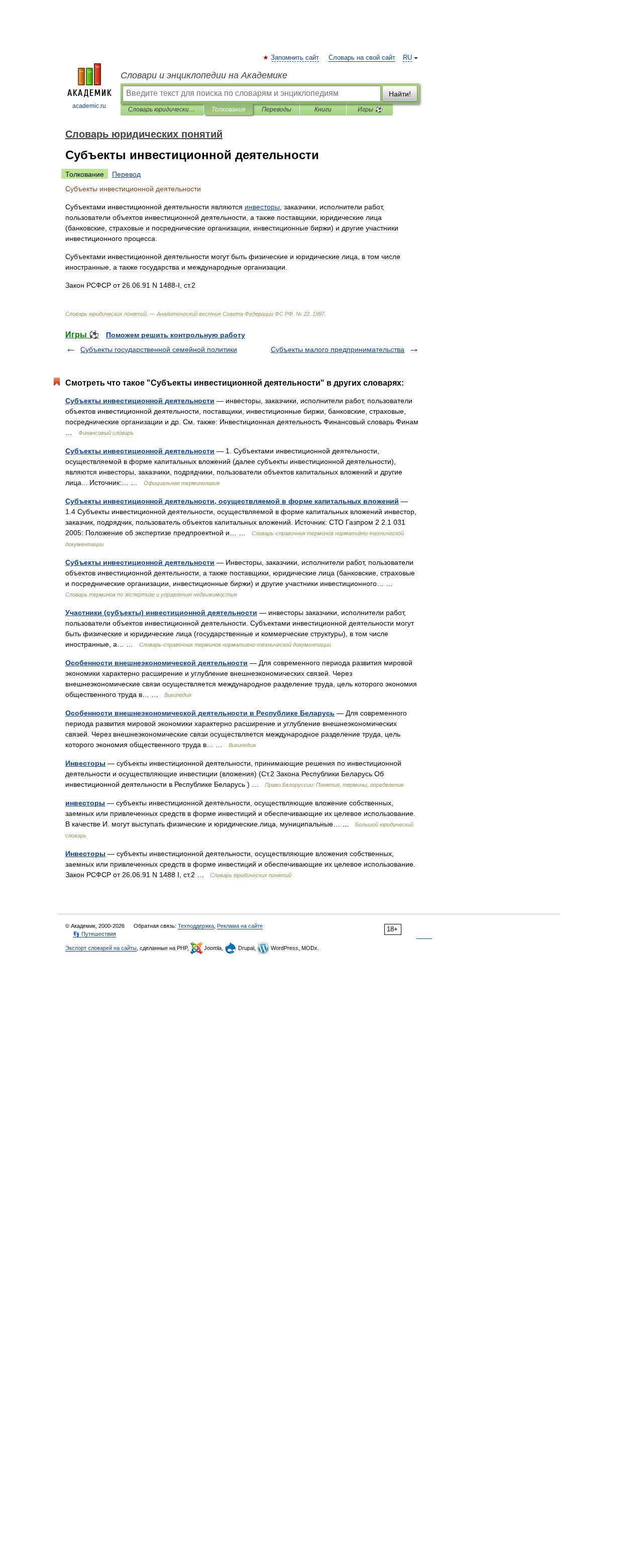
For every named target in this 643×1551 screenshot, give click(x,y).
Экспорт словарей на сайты (101, 948)
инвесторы (85, 803)
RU (407, 57)
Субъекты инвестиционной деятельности (140, 401)
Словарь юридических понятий (162, 109)
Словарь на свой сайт (362, 57)
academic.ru (89, 105)
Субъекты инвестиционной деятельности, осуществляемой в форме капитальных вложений (232, 501)
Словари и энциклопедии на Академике (204, 75)
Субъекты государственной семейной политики (158, 349)
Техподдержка (196, 926)
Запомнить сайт (295, 57)
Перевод (126, 174)
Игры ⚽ (370, 109)
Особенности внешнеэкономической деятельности (156, 663)
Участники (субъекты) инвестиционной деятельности (161, 613)
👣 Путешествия (94, 934)
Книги (323, 109)
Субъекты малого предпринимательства (337, 349)
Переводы (276, 109)
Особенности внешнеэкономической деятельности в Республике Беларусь (200, 713)
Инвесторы (85, 763)
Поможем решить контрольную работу (175, 335)
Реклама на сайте (240, 926)
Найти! (400, 94)
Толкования (228, 109)
